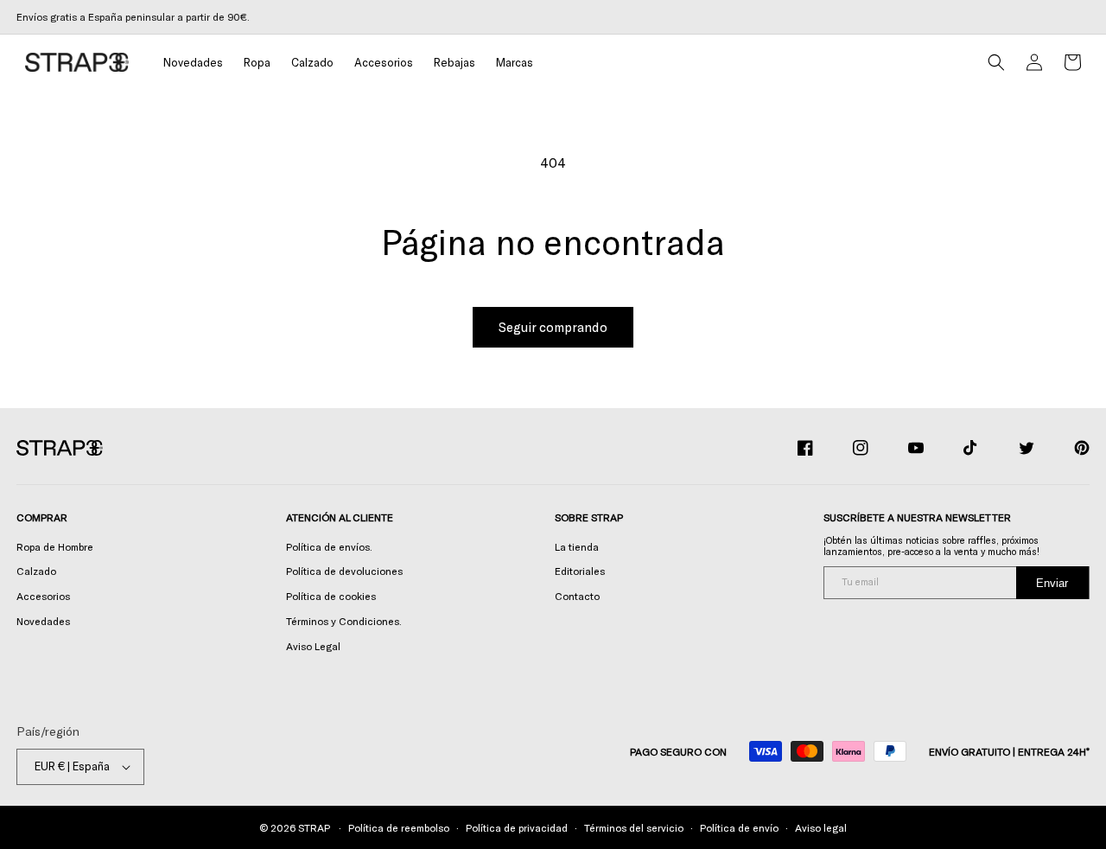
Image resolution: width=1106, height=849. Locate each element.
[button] (257, 62)
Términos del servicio (633, 827)
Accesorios (43, 596)
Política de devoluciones (344, 571)
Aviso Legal (313, 646)
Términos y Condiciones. (344, 621)
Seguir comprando (553, 327)
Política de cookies (331, 596)
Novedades (43, 621)
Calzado (36, 571)
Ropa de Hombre (54, 546)
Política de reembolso (398, 827)
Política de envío (739, 827)
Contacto (577, 596)
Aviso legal (821, 827)
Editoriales (580, 571)
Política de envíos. (329, 546)
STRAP (313, 827)
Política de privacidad (517, 827)
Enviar (1052, 583)
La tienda (577, 546)
